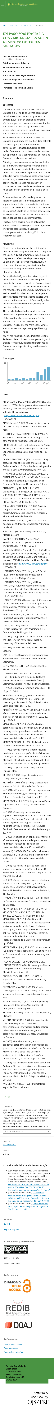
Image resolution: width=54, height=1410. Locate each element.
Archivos (14, 25)
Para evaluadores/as (13, 1344)
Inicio (5, 25)
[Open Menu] (3, 4)
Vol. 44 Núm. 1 (26, 25)
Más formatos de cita (14, 1131)
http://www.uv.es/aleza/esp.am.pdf (21, 415)
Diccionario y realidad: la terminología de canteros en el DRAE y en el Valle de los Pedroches (27, 1195)
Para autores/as (11, 1348)
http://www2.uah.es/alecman (32, 563)
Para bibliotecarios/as (13, 1352)
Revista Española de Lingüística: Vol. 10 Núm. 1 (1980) (28, 1199)
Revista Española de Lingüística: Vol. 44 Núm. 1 (29, 1190)
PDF (8, 1097)
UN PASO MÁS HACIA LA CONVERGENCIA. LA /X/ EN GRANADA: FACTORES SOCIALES (28, 1185)
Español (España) (12, 1229)
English (7, 1224)
